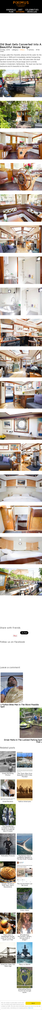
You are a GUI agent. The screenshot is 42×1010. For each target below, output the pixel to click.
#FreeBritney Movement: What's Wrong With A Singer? (24, 937)
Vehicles (32, 11)
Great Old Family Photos (8, 774)
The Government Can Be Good (24, 884)
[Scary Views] (24, 908)
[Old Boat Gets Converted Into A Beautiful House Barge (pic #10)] (21, 377)
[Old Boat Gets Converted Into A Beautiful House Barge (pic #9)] (21, 346)
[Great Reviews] (8, 800)
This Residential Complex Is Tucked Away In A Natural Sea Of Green (7, 828)
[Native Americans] (24, 800)
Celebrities (32, 9)
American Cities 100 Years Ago (8, 965)
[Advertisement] (21, 28)
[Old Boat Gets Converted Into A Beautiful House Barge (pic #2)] (21, 128)
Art (20, 9)
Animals (11, 9)
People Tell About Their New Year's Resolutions (8, 885)
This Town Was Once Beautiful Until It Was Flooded (24, 774)
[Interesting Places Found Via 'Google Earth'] (24, 987)
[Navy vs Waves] (24, 963)
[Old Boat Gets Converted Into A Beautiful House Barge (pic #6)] (21, 252)
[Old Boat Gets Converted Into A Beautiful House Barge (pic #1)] (21, 96)
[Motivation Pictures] (8, 854)
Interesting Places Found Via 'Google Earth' (24, 990)
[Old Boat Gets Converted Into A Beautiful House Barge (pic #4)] (21, 190)
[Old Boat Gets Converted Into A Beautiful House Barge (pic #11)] (21, 408)
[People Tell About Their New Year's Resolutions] (8, 882)
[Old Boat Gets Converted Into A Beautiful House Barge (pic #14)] (21, 501)
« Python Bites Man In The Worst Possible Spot (20, 705)
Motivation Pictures (8, 856)
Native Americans (24, 801)
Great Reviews (8, 801)
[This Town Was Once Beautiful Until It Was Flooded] (24, 772)
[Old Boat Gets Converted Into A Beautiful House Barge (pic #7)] (21, 283)
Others (20, 11)
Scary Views (24, 910)
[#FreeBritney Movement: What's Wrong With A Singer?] (24, 933)
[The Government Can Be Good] (24, 882)
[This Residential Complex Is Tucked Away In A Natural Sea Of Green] (8, 824)
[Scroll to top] (34, 1000)
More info (30, 1008)
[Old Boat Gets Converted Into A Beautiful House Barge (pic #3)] (21, 159)
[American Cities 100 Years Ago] (8, 963)
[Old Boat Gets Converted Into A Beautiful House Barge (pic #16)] (21, 564)
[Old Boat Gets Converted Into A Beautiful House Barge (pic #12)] (21, 439)
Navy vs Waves (24, 964)
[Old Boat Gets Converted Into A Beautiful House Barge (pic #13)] (21, 470)
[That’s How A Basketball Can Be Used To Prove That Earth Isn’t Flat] (8, 933)
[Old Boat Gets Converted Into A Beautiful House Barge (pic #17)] (21, 595)
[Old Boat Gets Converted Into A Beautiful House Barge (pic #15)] (21, 532)
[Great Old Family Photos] (8, 772)
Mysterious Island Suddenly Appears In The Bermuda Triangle (24, 857)
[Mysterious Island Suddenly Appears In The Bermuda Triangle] (24, 854)
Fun (11, 11)
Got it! (33, 1003)
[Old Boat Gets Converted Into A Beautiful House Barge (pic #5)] (21, 221)
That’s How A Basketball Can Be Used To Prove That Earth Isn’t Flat (8, 937)
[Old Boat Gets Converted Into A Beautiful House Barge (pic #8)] (21, 315)
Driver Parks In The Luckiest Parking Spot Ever (23, 741)
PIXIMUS (21, 2)
